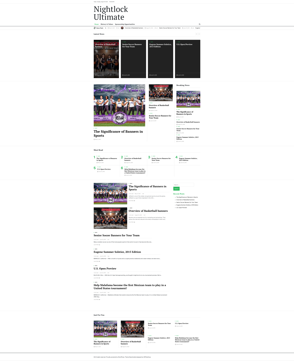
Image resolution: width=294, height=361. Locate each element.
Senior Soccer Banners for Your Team (155, 28)
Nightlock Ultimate (111, 13)
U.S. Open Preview (157, 44)
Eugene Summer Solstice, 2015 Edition (191, 28)
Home (96, 24)
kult (142, 28)
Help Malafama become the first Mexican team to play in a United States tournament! (188, 47)
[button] (196, 34)
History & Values (107, 24)
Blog (98, 41)
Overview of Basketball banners (119, 28)
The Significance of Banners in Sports (118, 133)
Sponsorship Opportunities (125, 24)
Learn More (131, 200)
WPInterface (147, 357)
